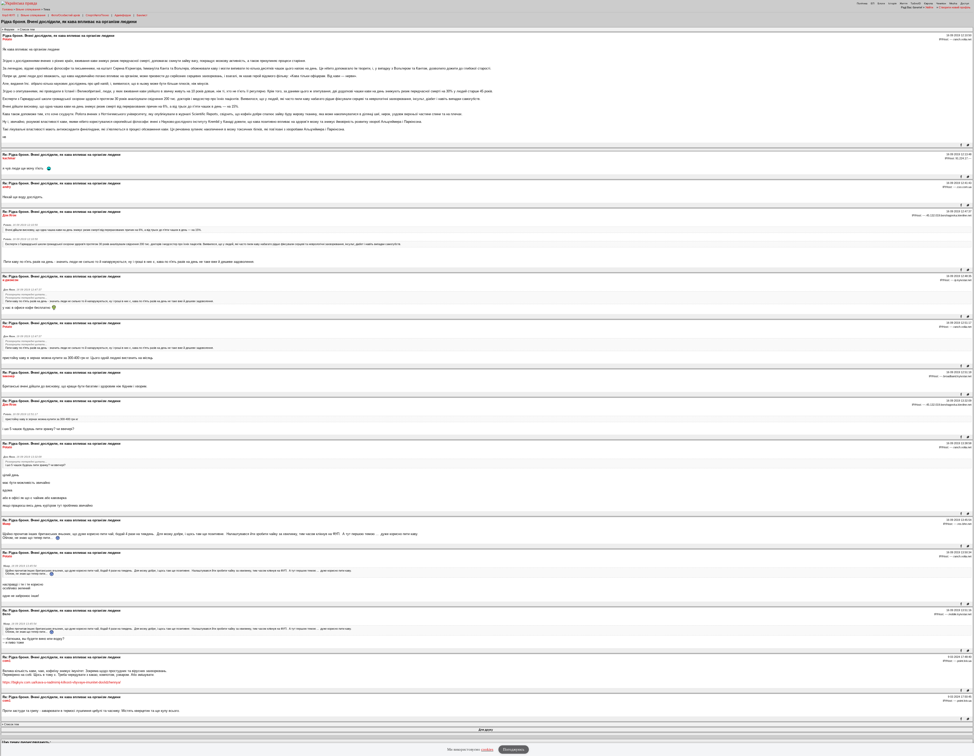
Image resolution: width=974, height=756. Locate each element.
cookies (487, 749)
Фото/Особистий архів (65, 15)
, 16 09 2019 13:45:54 (20, 565)
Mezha (953, 3)
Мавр (6, 524)
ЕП (872, 3)
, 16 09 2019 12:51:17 (20, 414)
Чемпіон (941, 3)
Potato (7, 39)
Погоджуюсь (513, 749)
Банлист (142, 15)
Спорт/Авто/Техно (97, 15)
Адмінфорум (123, 15)
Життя (903, 3)
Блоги (881, 3)
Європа (928, 3)
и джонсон (10, 280)
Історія (892, 3)
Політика (862, 3)
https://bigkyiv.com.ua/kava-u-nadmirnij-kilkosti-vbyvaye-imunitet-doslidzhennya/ (62, 682)
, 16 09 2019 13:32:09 (22, 456)
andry (7, 187)
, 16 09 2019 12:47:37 (22, 289)
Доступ (965, 3)
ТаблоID (916, 3)
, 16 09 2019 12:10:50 (20, 225)
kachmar (9, 158)
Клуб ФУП (8, 15)
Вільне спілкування (28, 9)
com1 (7, 661)
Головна (7, 9)
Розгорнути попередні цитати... (26, 294)
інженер (8, 376)
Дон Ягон (9, 215)
